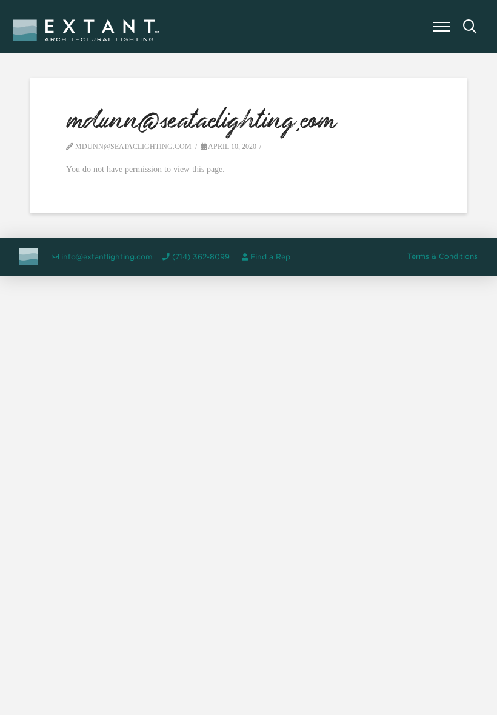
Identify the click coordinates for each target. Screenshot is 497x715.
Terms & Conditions (442, 256)
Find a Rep (270, 257)
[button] (441, 26)
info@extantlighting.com (107, 257)
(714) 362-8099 (201, 257)
